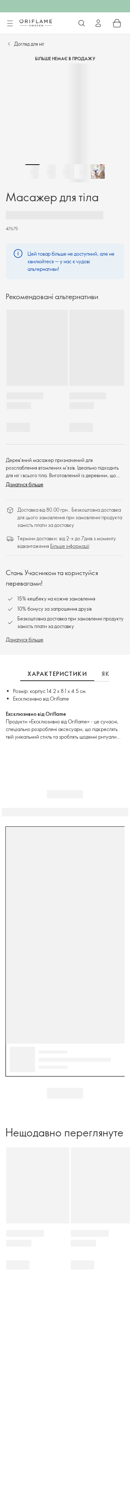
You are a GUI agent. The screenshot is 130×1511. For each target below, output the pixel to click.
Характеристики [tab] (57, 674)
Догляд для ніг (29, 43)
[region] (65, 122)
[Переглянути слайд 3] (65, 171)
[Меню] (9, 23)
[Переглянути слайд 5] (97, 171)
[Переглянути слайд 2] (49, 171)
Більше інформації (69, 545)
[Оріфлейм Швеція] (36, 22)
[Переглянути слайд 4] (81, 171)
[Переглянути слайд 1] (32, 171)
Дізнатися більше (24, 484)
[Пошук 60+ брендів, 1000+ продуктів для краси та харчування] (81, 23)
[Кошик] (117, 23)
